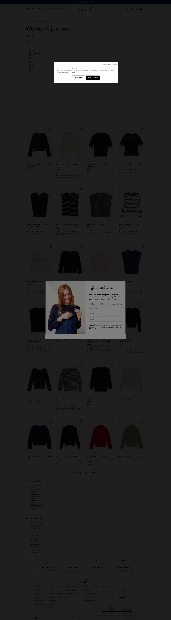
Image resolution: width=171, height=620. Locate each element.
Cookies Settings (78, 77)
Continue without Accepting (110, 64)
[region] (86, 72)
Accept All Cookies (93, 77)
